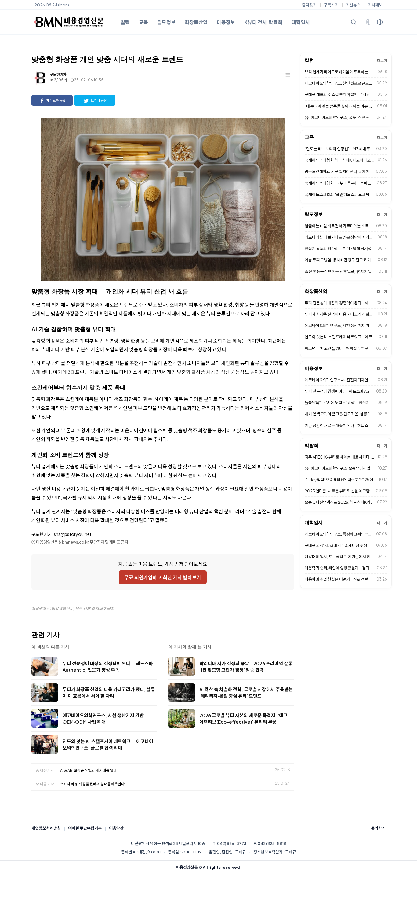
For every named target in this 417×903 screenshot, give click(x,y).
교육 (143, 22)
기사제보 (375, 4)
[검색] (353, 22)
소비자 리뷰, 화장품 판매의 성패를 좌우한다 (92, 784)
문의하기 (378, 828)
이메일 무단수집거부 (85, 828)
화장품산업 (196, 22)
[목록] (288, 75)
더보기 (382, 60)
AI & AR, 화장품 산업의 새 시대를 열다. (89, 770)
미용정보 (226, 22)
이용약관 (116, 828)
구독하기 (331, 4)
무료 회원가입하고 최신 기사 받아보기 (162, 577)
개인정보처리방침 (46, 828)
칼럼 (125, 22)
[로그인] (366, 22)
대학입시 (301, 22)
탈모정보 (166, 22)
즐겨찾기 (309, 4)
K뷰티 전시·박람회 (263, 22)
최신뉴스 (353, 4)
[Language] (380, 22)
